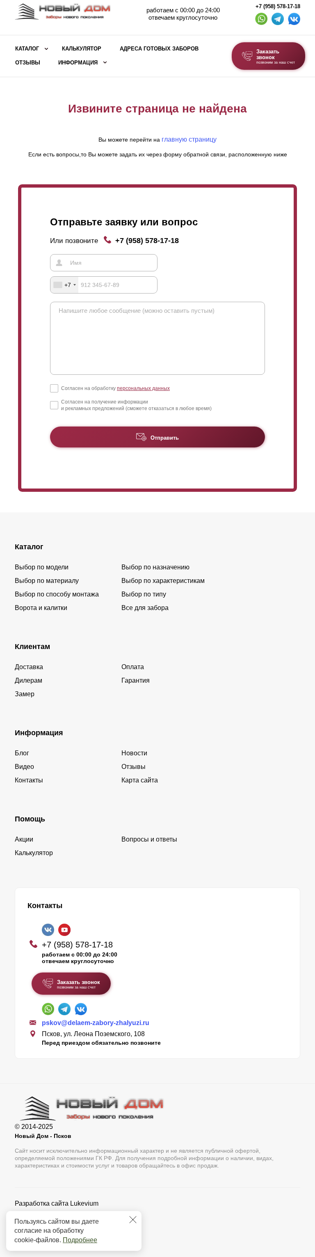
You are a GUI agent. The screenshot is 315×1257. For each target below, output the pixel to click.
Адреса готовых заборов (159, 49)
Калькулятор (81, 49)
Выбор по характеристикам (163, 580)
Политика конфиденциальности (63, 1214)
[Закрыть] (132, 1219)
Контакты (29, 780)
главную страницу (189, 139)
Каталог (27, 49)
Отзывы (27, 63)
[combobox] (64, 285)
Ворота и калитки (41, 607)
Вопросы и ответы (149, 839)
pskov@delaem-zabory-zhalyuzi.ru (95, 1022)
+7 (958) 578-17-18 (278, 6)
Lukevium (84, 1203)
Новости (134, 753)
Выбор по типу (143, 594)
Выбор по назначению (155, 567)
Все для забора (145, 607)
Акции (24, 839)
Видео (24, 766)
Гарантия (135, 680)
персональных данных (143, 388)
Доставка (29, 666)
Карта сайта (139, 780)
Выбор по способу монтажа (57, 594)
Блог (22, 753)
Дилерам (28, 680)
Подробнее (80, 1239)
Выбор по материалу (47, 580)
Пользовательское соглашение (62, 1224)
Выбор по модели (41, 567)
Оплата (132, 666)
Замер (24, 693)
